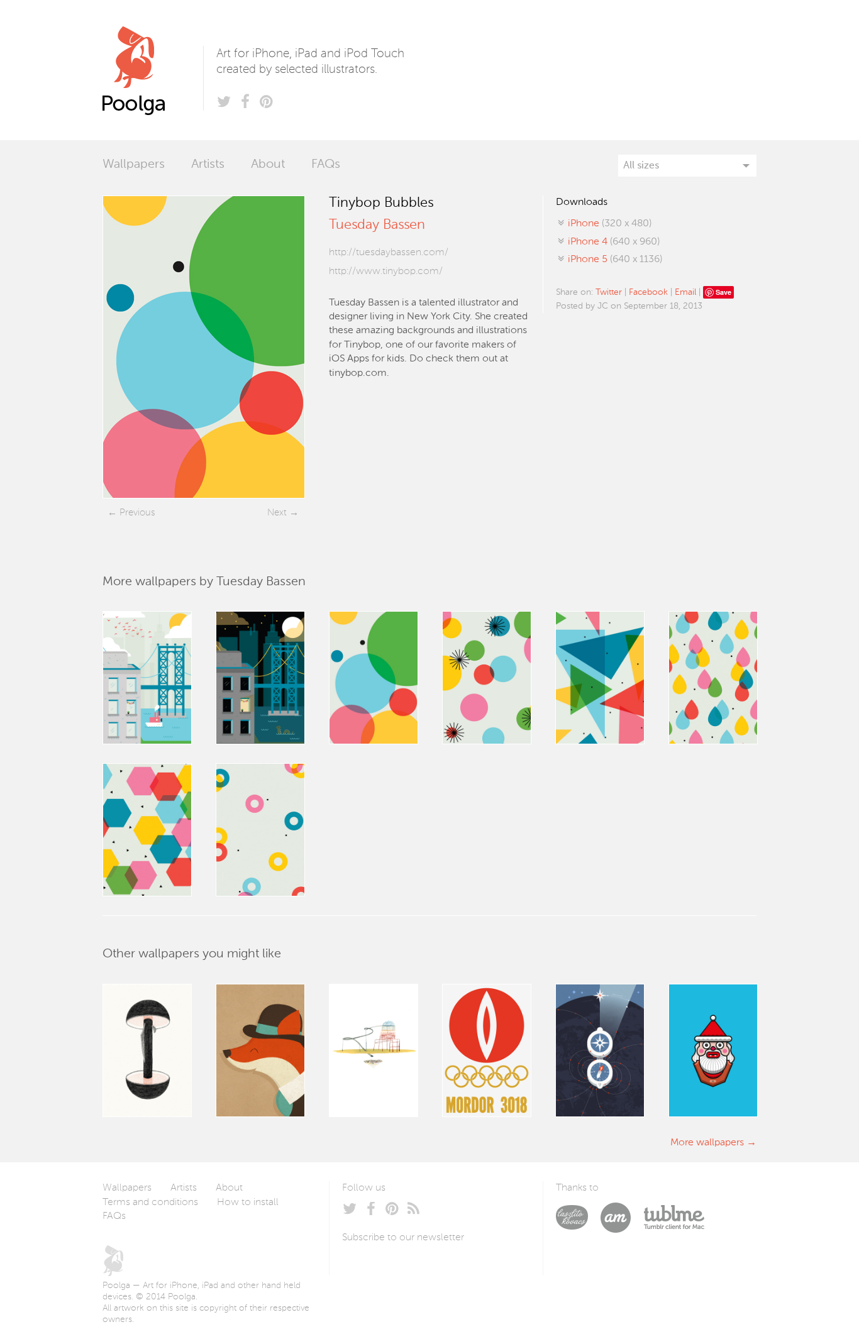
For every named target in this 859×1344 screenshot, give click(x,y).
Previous (137, 512)
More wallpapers (707, 1143)
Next (277, 512)
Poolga (153, 70)
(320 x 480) (609, 224)
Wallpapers (134, 164)
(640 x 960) (614, 242)
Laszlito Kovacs (578, 1217)
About (268, 164)
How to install (248, 1203)
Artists (207, 164)
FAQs (325, 164)
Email (685, 292)
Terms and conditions (150, 1203)
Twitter (609, 292)
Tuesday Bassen (377, 225)
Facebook (648, 292)
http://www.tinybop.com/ (386, 272)
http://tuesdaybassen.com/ (388, 253)
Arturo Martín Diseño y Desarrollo (622, 1217)
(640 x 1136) (615, 260)
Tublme (673, 1217)
